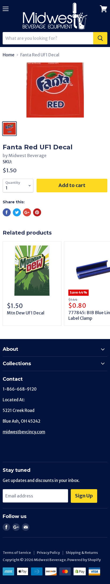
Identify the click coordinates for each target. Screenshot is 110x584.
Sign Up (84, 496)
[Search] (100, 38)
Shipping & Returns (82, 552)
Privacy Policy (48, 552)
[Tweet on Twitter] (17, 212)
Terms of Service (17, 552)
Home (8, 54)
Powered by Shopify (84, 560)
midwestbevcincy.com (24, 431)
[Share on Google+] (27, 212)
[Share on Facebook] (7, 212)
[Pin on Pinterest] (37, 212)
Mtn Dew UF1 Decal (25, 313)
